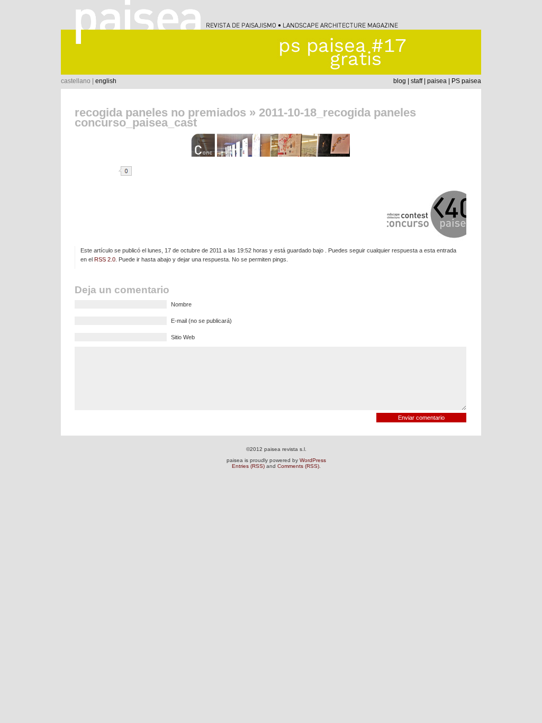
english (105, 81)
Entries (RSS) (248, 466)
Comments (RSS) (298, 466)
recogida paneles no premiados (160, 112)
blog (399, 81)
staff (416, 81)
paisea (437, 81)
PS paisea (466, 81)
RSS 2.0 (104, 259)
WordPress (313, 460)
